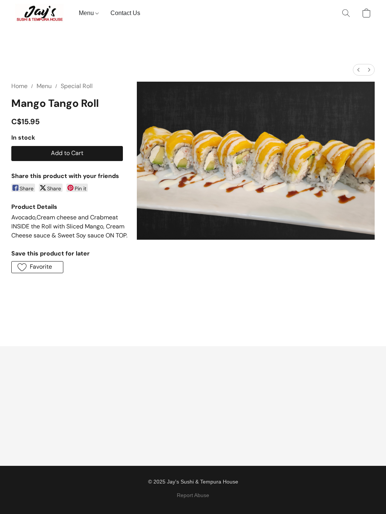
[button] (39, 13)
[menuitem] (358, 69)
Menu (87, 13)
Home (19, 86)
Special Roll (77, 86)
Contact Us (125, 13)
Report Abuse (193, 495)
